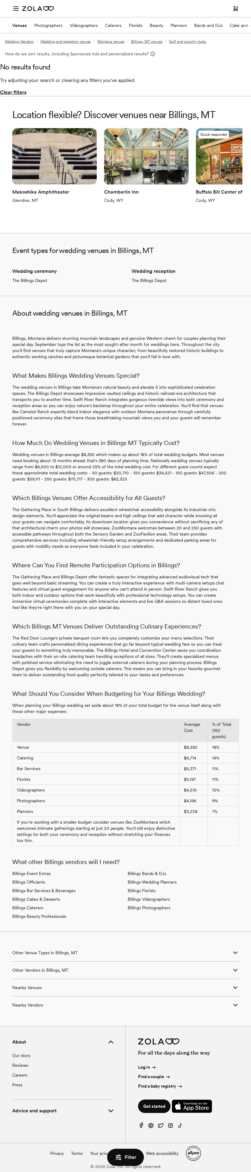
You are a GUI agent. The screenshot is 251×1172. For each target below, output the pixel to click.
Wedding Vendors (19, 41)
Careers (19, 1075)
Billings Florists (141, 890)
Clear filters (13, 92)
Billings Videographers (149, 899)
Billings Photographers (149, 907)
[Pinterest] (151, 1127)
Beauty (156, 25)
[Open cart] (236, 8)
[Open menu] (16, 8)
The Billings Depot (29, 280)
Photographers (48, 25)
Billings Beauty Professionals (39, 916)
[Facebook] (141, 1127)
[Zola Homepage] (38, 8)
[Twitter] (161, 1127)
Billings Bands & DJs (147, 873)
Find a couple (151, 1076)
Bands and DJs (208, 25)
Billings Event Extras (31, 873)
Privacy (57, 1153)
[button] (90, 134)
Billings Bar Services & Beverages (44, 890)
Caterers (113, 25)
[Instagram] (170, 1127)
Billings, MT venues (146, 41)
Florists (135, 25)
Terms (77, 1153)
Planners (178, 25)
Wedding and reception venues (65, 41)
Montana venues (110, 41)
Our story (21, 1055)
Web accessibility (162, 1153)
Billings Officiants (28, 882)
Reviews (20, 1065)
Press (17, 1084)
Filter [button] (130, 1157)
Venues (19, 25)
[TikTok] (180, 1127)
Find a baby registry (157, 1086)
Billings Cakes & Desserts (36, 899)
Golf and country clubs (187, 41)
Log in (144, 1067)
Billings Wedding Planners (152, 882)
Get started (154, 1106)
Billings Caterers (27, 907)
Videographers (84, 25)
